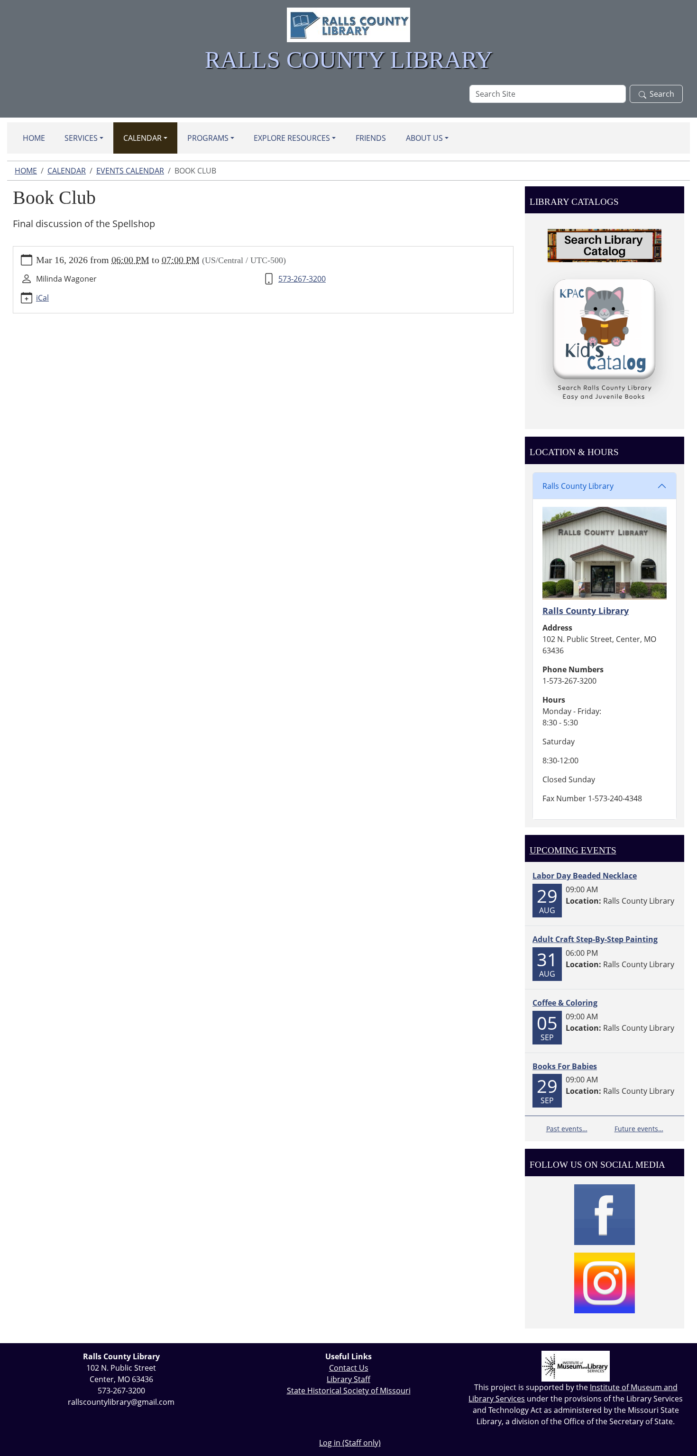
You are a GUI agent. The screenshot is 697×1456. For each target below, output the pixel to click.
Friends (371, 138)
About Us (424, 138)
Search (662, 94)
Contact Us (348, 1368)
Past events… (566, 1128)
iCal (42, 298)
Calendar (142, 138)
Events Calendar (130, 170)
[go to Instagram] (604, 1283)
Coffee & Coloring (564, 1003)
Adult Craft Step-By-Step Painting (595, 939)
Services (81, 138)
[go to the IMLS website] (576, 1366)
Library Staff (348, 1379)
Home (34, 138)
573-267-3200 (302, 279)
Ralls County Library (578, 486)
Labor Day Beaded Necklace (584, 875)
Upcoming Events (573, 850)
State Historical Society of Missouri (349, 1390)
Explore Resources (292, 138)
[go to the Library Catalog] (604, 245)
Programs (208, 138)
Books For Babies (564, 1066)
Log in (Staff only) (350, 1443)
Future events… (638, 1128)
